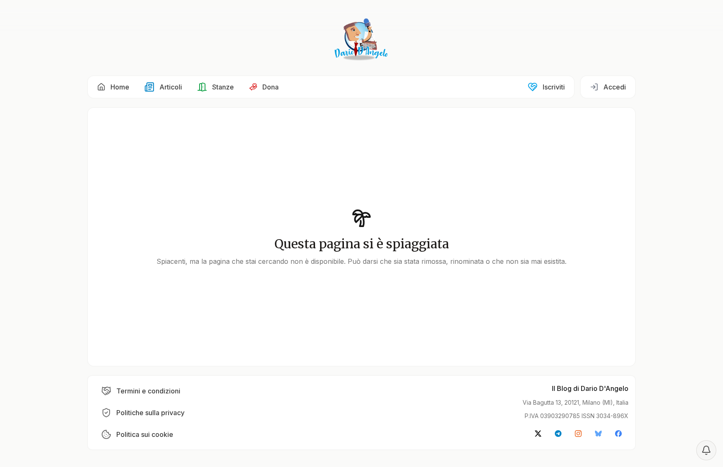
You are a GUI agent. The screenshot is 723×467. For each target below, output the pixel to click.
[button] (113, 87)
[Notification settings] (706, 450)
